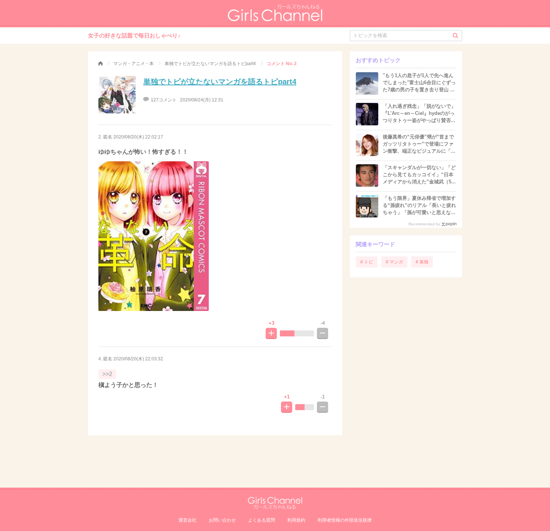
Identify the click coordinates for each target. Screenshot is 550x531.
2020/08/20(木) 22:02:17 (138, 137)
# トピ (366, 262)
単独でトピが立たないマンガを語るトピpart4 (219, 81)
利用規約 (296, 520)
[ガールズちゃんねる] (100, 63)
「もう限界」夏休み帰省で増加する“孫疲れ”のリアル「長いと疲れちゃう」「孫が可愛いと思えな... (419, 205)
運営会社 (187, 520)
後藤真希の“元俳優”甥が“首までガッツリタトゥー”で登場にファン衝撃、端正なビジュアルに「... (419, 144)
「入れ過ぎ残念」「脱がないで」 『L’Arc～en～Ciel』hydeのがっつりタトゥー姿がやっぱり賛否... (422, 113)
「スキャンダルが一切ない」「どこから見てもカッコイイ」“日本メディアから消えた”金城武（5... (419, 174)
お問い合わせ (222, 520)
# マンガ (394, 262)
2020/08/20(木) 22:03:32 (138, 358)
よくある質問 (261, 520)
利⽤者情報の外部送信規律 (345, 520)
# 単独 (422, 262)
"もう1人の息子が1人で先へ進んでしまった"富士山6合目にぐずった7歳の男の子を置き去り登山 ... (419, 82)
